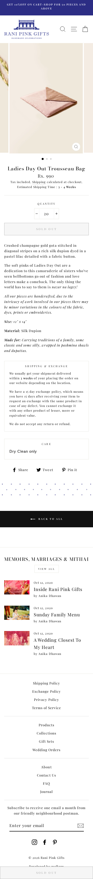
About (46, 767)
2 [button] (47, 159)
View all (46, 569)
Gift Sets (46, 741)
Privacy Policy (46, 699)
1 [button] (43, 159)
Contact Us (46, 775)
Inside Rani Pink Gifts (58, 589)
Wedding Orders (46, 749)
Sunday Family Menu (57, 615)
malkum (57, 866)
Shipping (39, 182)
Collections (46, 733)
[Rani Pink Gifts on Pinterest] (55, 842)
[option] (46, 6)
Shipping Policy (46, 683)
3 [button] (51, 159)
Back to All (50, 519)
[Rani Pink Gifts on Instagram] (34, 842)
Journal (46, 791)
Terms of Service (46, 707)
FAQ (46, 783)
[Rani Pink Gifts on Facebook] (44, 842)
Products (46, 725)
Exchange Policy (46, 691)
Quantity (46, 203)
